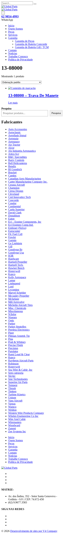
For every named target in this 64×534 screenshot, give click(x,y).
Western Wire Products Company (26, 413)
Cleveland (13, 194)
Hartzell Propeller (17, 261)
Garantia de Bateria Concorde (31, 44)
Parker (11, 323)
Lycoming (13, 289)
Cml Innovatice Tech (19, 197)
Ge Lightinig (15, 243)
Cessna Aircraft (16, 184)
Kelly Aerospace (17, 277)
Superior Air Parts (17, 382)
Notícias (12, 53)
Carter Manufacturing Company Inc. (27, 181)
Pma (10, 338)
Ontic (11, 320)
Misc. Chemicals (17, 308)
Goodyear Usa (16, 252)
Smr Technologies (18, 379)
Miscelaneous (15, 311)
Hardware (13, 258)
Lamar (11, 280)
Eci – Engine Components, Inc (24, 221)
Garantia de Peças (24, 41)
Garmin (12, 240)
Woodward (14, 425)
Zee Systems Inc (17, 431)
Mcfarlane (13, 298)
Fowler (12, 237)
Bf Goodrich (15, 169)
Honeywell (14, 271)
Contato (12, 50)
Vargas (12, 403)
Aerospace (14, 141)
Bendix (12, 166)
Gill (10, 246)
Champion (13, 187)
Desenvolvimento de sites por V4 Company (33, 531)
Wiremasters (14, 422)
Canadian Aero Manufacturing (24, 178)
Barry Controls (16, 160)
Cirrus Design (15, 190)
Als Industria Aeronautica (22, 150)
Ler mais (13, 102)
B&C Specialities (17, 157)
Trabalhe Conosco (18, 56)
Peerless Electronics (19, 329)
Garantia (12, 37)
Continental (14, 206)
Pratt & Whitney (17, 342)
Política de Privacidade (20, 59)
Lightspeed (14, 283)
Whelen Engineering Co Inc (23, 416)
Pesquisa (56, 113)
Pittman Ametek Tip (19, 335)
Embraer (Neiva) (17, 227)
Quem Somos (15, 28)
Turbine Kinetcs (16, 394)
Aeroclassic (14, 132)
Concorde (13, 200)
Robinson (13, 363)
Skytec (12, 376)
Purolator (13, 351)
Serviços (12, 34)
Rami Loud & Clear (19, 354)
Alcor (11, 147)
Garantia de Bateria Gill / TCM (32, 47)
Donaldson (14, 215)
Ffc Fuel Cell (15, 234)
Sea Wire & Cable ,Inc (20, 369)
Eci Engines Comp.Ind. (20, 224)
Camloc (12, 175)
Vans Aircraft (15, 400)
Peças (11, 31)
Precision (13, 348)
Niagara (12, 317)
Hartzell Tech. (15, 264)
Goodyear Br (15, 249)
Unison (12, 397)
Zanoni (12, 428)
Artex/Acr (13, 153)
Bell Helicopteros (17, 163)
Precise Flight (15, 345)
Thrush (12, 388)
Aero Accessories (17, 129)
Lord (10, 286)
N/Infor (12, 314)
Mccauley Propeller (18, 295)
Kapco (11, 274)
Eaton (11, 218)
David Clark (15, 212)
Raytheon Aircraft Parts (20, 360)
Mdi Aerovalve (16, 301)
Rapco (11, 357)
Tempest (12, 385)
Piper (11, 332)
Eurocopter (14, 231)
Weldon (12, 409)
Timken (12, 391)
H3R (10, 255)
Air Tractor (14, 144)
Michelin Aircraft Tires (20, 305)
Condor (12, 203)
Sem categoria (15, 372)
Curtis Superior (16, 209)
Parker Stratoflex (17, 326)
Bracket (12, 172)
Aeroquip (13, 138)
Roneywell (14, 366)
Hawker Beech (16, 268)
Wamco (12, 406)
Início (11, 25)
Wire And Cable (17, 419)
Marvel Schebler (17, 292)
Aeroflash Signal (17, 135)
